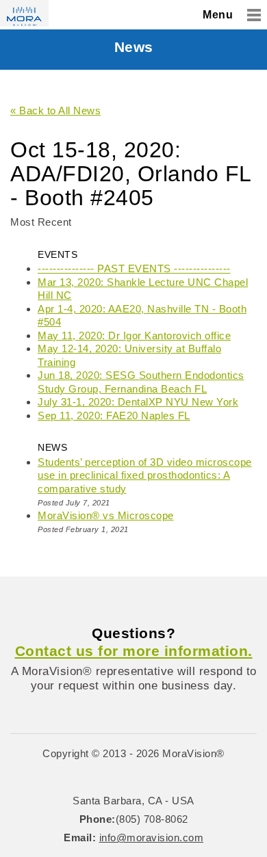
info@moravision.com (151, 837)
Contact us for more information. (134, 651)
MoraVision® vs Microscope (106, 515)
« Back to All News (55, 110)
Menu (218, 15)
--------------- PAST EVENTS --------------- (134, 268)
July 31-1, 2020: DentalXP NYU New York (138, 402)
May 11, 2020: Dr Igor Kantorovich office (134, 335)
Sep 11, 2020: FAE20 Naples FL (114, 415)
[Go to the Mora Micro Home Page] (24, 13)
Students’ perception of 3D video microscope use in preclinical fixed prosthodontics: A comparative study (145, 475)
